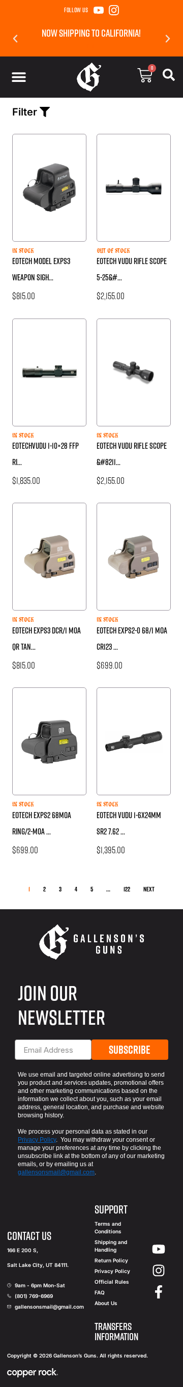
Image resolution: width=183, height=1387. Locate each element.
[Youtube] (158, 1249)
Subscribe (129, 1049)
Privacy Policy (37, 1139)
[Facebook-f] (158, 1292)
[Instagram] (114, 10)
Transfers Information (116, 1331)
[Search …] (169, 77)
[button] (15, 39)
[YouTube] (99, 10)
